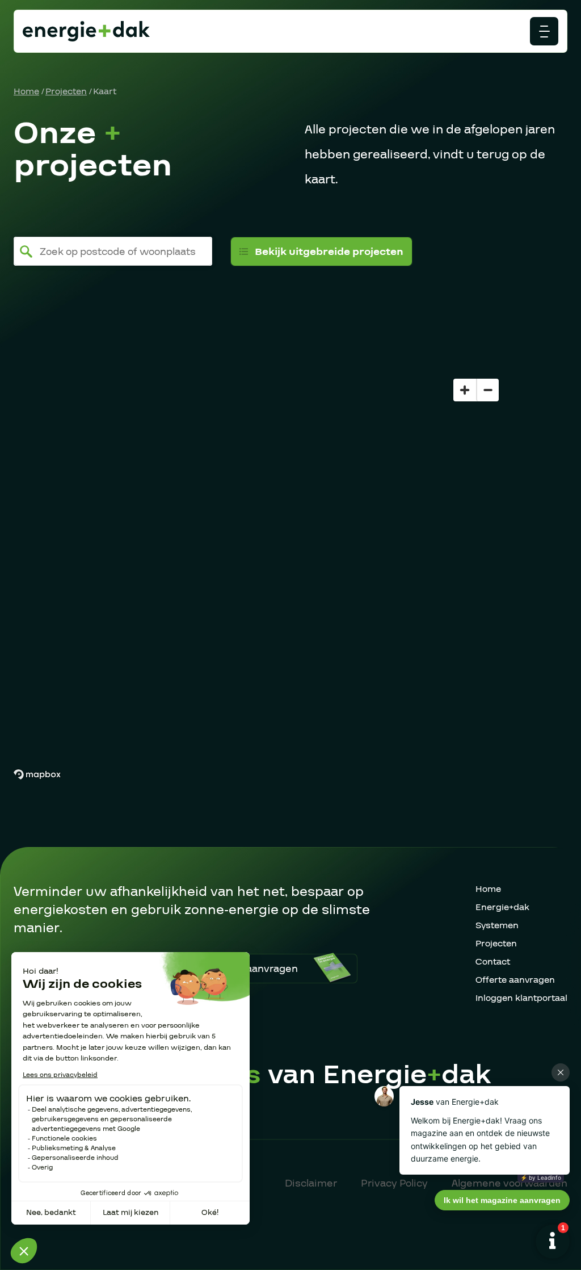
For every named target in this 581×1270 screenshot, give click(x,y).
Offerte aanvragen (515, 980)
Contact (492, 961)
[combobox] (113, 251)
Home (26, 91)
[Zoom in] (464, 390)
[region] (290, 557)
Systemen (497, 925)
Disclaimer (311, 1183)
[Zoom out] (487, 390)
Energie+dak (502, 907)
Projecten (66, 91)
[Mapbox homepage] (37, 774)
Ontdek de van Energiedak (271, 1075)
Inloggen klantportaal (521, 998)
